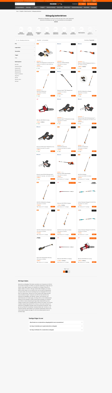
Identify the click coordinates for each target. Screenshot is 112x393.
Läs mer (56, 21)
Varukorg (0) (93, 4)
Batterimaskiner (27, 11)
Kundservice (74, 3)
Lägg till (52, 95)
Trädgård (21, 11)
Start (17, 11)
